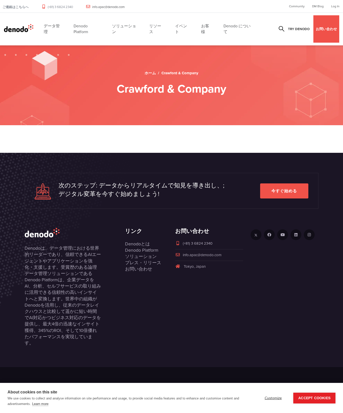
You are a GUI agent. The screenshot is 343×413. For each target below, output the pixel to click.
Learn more (40, 404)
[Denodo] (19, 29)
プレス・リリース (143, 262)
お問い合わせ (326, 28)
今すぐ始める (284, 191)
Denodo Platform (141, 250)
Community (297, 6)
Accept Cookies (314, 398)
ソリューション (141, 256)
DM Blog (318, 6)
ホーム (150, 73)
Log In (335, 6)
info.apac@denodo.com (108, 7)
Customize (273, 398)
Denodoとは (137, 244)
